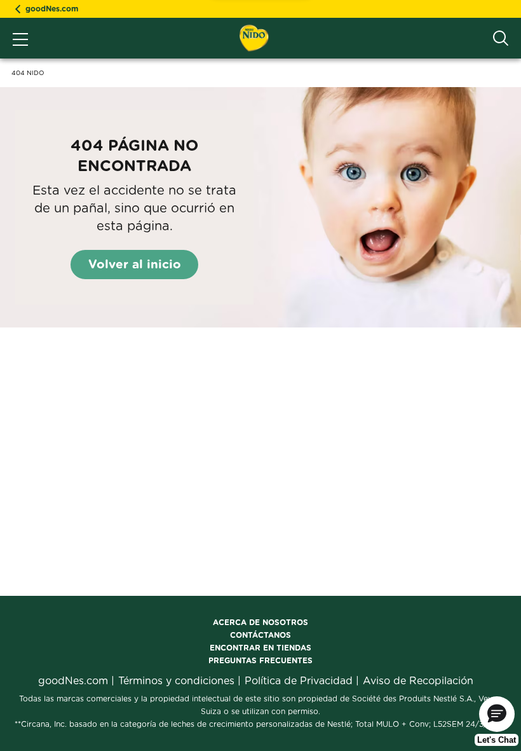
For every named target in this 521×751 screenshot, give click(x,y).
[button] (497, 714)
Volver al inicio (134, 264)
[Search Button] (500, 38)
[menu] (20, 40)
